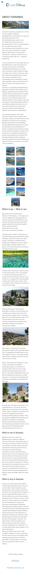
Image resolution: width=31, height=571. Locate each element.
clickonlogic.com (19, 568)
